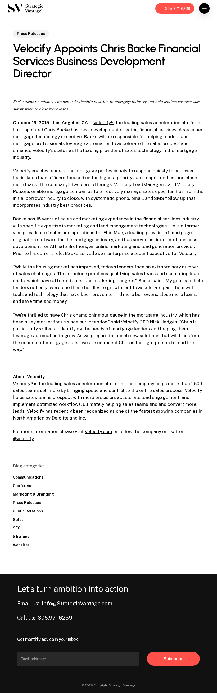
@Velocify (23, 438)
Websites (21, 545)
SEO (17, 528)
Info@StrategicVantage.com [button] (77, 603)
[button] (204, 8)
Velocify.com (98, 431)
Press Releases (31, 34)
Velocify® (103, 122)
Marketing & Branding (33, 494)
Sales (18, 520)
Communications (28, 477)
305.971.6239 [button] (55, 618)
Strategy (21, 536)
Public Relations (28, 511)
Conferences (25, 486)
